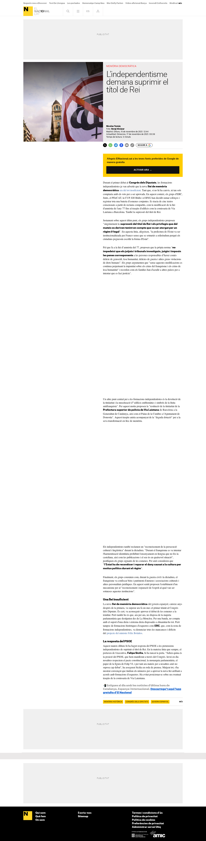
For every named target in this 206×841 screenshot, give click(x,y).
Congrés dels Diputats (137, 702)
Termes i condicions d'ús (147, 813)
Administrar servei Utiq (146, 827)
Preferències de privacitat (148, 823)
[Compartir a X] (105, 145)
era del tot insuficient (130, 190)
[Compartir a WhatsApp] (110, 145)
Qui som (40, 813)
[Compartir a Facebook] (121, 145)
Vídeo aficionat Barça (136, 3)
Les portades (73, 3)
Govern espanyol (160, 702)
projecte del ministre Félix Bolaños (124, 633)
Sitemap (83, 816)
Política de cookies (143, 820)
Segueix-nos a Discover (35, 3)
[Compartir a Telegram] (116, 145)
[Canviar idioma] (88, 11)
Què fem (40, 816)
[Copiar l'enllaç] (132, 145)
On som (40, 820)
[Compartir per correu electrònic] (127, 145)
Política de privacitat (145, 816)
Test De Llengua (57, 3)
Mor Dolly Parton (115, 3)
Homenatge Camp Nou (93, 3)
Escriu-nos (84, 813)
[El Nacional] (28, 11)
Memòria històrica (113, 702)
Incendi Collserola (158, 3)
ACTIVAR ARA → (143, 170)
